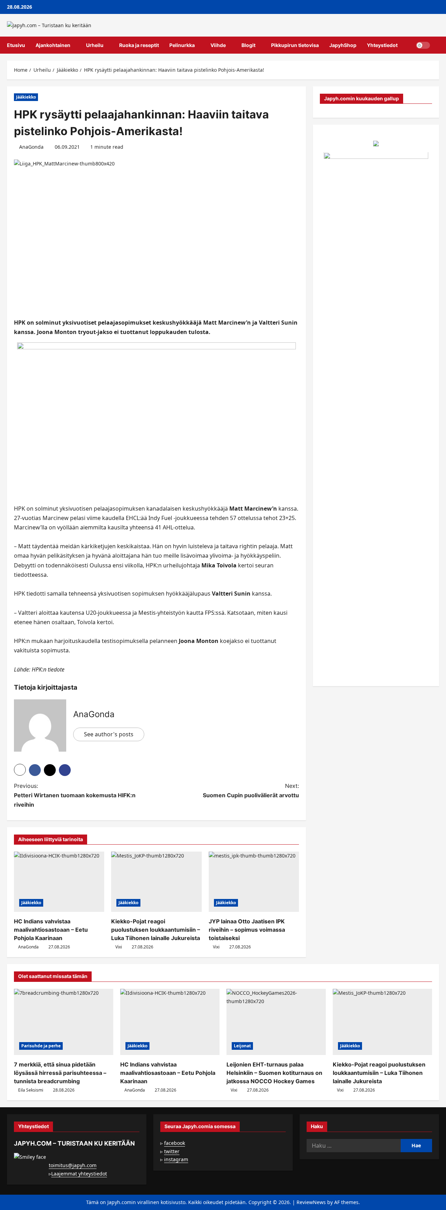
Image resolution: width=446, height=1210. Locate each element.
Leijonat (242, 1046)
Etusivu (16, 45)
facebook (174, 1143)
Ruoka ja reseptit (139, 45)
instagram (176, 1159)
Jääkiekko (26, 97)
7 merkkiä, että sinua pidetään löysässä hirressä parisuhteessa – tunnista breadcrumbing (60, 1073)
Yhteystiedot (382, 45)
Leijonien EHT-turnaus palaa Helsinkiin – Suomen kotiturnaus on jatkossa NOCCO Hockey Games (274, 1073)
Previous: (75, 795)
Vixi (118, 947)
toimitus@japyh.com (73, 1165)
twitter (171, 1151)
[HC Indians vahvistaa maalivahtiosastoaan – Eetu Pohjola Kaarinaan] (59, 882)
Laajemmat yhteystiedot (79, 1173)
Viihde (218, 45)
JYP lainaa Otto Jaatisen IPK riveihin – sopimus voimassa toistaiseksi (247, 929)
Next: (251, 790)
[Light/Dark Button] (423, 45)
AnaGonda (31, 147)
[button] (437, 45)
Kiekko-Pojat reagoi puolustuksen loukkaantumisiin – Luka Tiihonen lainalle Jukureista (155, 929)
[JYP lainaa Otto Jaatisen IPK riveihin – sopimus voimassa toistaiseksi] (254, 882)
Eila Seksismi (30, 1090)
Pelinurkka (182, 45)
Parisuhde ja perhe (41, 1046)
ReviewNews (311, 1202)
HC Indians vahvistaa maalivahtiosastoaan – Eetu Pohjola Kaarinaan (51, 929)
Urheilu (94, 45)
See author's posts (108, 734)
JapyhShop (342, 45)
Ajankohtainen (53, 45)
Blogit (248, 45)
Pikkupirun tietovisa (295, 45)
